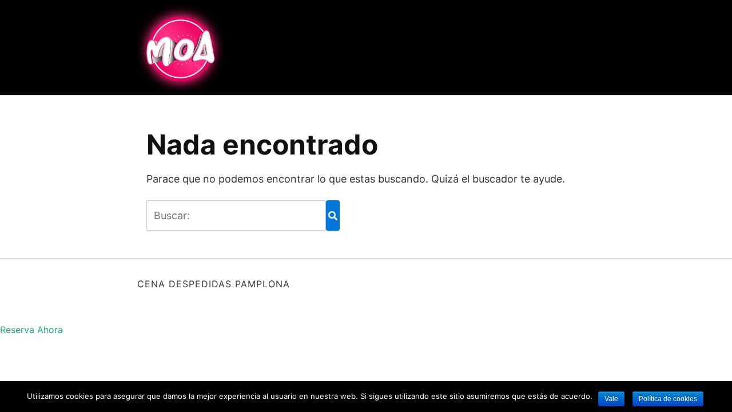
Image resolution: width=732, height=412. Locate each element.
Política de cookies (668, 399)
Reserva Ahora (31, 329)
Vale (611, 399)
